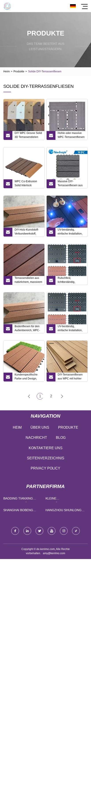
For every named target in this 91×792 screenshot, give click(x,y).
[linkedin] (27, 531)
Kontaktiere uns (46, 448)
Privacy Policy (45, 468)
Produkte (18, 71)
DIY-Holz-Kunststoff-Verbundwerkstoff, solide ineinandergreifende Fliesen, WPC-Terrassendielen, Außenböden (27, 232)
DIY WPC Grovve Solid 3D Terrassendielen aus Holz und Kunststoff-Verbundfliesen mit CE (28, 135)
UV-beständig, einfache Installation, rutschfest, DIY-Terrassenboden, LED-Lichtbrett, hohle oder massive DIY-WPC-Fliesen (71, 232)
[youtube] (51, 531)
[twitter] (39, 531)
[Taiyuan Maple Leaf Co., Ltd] (7, 6)
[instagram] (64, 531)
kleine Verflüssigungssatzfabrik (65, 499)
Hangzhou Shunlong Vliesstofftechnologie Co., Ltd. (65, 511)
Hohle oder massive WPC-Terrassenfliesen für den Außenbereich (71, 135)
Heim (6, 71)
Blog (61, 437)
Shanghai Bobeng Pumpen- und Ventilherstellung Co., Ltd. (20, 511)
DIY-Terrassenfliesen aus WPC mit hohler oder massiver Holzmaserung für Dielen (70, 377)
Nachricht (36, 437)
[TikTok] (76, 531)
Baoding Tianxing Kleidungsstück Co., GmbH (21, 499)
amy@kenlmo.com (54, 553)
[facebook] (15, 531)
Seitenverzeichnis (45, 458)
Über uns (39, 427)
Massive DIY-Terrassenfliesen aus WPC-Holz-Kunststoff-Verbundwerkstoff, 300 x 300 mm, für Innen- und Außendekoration (71, 184)
